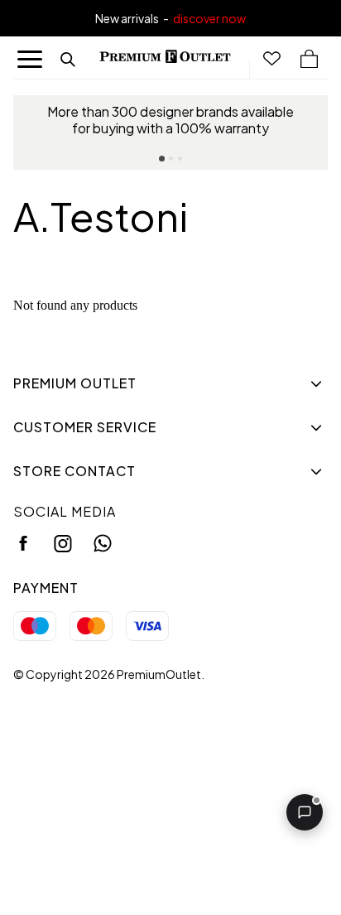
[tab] (162, 158)
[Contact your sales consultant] (304, 812)
